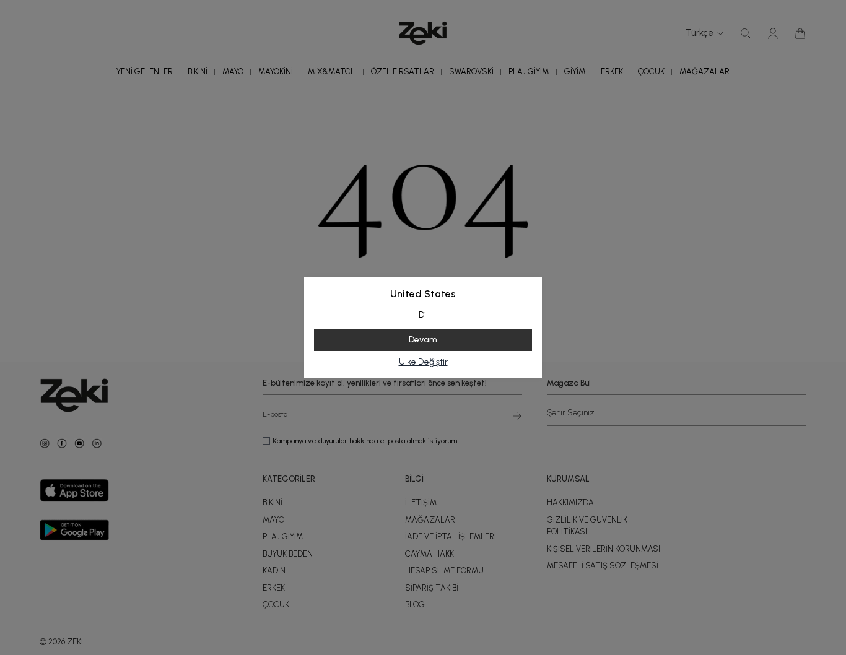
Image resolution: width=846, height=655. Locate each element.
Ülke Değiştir (423, 362)
